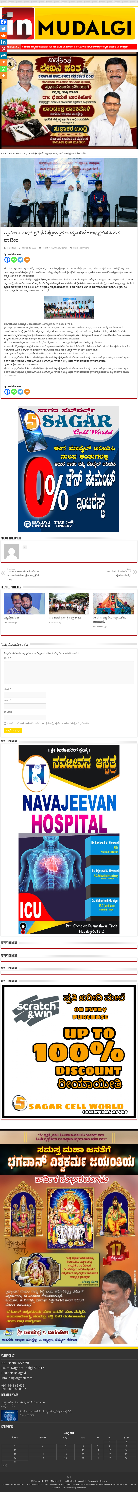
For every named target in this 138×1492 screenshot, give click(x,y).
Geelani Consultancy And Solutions (23, 1484)
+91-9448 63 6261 (13, 1385)
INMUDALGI (56, 1481)
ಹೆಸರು (7, 689)
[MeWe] (3, 55)
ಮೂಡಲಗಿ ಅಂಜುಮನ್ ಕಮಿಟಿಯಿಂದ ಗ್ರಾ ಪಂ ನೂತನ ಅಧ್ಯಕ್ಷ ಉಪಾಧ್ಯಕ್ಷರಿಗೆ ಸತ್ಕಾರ (23, 574)
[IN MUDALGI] (69, 24)
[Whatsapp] (14, 260)
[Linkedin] (3, 42)
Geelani (103, 1481)
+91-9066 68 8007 (13, 1389)
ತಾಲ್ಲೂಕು (57, 248)
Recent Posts (15, 153)
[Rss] (67, 1477)
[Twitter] (20, 260)
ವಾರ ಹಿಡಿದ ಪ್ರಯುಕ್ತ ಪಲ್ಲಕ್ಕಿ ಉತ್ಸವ (65, 617)
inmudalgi (11, 248)
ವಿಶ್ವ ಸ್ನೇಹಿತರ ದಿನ (12, 617)
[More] (27, 260)
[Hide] (1, 82)
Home (3, 153)
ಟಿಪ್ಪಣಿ (7, 658)
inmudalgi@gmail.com (16, 1378)
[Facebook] (7, 260)
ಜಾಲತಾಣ (8, 712)
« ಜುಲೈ (4, 1465)
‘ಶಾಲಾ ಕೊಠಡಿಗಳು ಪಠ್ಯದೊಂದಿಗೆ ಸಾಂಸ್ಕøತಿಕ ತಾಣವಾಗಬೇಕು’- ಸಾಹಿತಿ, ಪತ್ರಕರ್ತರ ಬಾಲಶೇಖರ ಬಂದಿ (63, 46)
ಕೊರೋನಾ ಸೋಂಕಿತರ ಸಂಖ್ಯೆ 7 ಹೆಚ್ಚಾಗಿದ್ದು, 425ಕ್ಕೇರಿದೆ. (46, 1411)
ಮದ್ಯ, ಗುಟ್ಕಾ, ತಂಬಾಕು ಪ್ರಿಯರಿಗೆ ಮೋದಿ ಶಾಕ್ (23, 1402)
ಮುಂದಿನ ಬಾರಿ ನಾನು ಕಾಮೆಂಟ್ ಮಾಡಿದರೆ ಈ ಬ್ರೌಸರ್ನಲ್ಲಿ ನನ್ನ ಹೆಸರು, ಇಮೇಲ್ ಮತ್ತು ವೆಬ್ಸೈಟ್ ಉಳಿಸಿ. (48, 723)
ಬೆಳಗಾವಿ (64, 248)
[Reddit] (3, 35)
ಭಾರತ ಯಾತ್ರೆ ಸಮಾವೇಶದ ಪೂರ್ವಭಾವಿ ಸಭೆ (119, 572)
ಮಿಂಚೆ (7, 700)
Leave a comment (81, 248)
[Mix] (3, 62)
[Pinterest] (3, 48)
